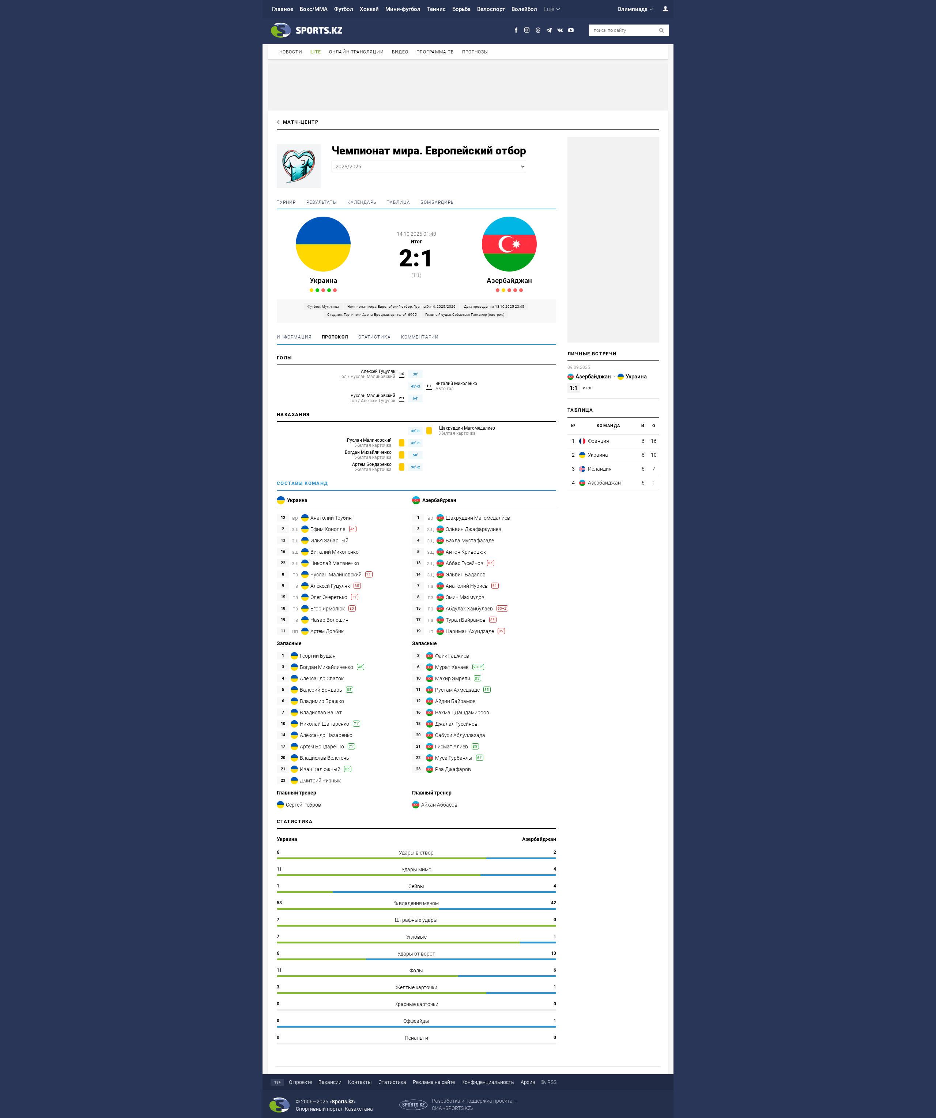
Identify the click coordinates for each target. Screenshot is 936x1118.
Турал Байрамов (466, 620)
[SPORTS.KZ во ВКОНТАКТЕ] (560, 30)
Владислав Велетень (324, 758)
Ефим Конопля (328, 529)
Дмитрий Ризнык (320, 781)
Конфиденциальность (487, 1082)
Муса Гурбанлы (453, 758)
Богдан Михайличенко (368, 452)
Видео (400, 52)
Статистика (392, 1082)
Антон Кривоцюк (466, 552)
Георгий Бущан (318, 656)
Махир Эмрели (452, 678)
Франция (598, 441)
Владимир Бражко (322, 701)
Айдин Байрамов (455, 701)
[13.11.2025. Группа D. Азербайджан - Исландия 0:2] (515, 290)
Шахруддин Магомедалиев (467, 428)
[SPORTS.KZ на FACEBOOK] (516, 30)
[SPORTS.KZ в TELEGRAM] (549, 30)
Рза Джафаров (453, 769)
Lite (315, 52)
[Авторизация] (661, 8)
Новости (290, 52)
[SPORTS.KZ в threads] (538, 30)
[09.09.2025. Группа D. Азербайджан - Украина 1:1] (311, 290)
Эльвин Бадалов (466, 574)
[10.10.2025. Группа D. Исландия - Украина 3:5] (317, 290)
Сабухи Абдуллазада (460, 735)
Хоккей (369, 9)
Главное (282, 9)
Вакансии (329, 1082)
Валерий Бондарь (321, 690)
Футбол (343, 9)
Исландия (600, 469)
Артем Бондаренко (372, 464)
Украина (323, 280)
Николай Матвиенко (334, 563)
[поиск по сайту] (661, 30)
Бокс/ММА (314, 9)
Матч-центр (300, 122)
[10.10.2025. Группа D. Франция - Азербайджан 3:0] (509, 290)
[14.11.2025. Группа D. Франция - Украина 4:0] (323, 290)
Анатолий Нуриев (467, 586)
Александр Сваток (322, 678)
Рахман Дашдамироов (462, 712)
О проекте (300, 1082)
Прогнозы (475, 52)
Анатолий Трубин (331, 518)
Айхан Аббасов (439, 805)
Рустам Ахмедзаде (457, 690)
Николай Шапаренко (324, 724)
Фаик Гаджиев (452, 656)
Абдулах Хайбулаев (469, 609)
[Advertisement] (468, 86)
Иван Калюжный (320, 769)
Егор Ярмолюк (327, 609)
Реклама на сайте (434, 1082)
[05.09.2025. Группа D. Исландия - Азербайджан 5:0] (497, 290)
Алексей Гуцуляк (378, 371)
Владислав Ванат (321, 712)
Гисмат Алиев (451, 746)
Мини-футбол (402, 9)
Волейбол (524, 9)
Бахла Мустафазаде (470, 540)
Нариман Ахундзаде (470, 631)
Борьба (461, 9)
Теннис (436, 9)
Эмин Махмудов (465, 597)
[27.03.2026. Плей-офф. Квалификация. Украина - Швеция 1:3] (335, 290)
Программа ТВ (435, 52)
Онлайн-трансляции (356, 52)
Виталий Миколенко (456, 383)
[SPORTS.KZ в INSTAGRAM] (527, 30)
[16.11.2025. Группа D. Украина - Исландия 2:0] (329, 290)
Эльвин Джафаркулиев (473, 529)
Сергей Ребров (303, 805)
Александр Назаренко (326, 735)
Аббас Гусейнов (464, 563)
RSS (551, 1082)
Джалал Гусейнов (456, 724)
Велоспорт (491, 9)
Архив (528, 1082)
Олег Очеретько (328, 597)
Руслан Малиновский (373, 395)
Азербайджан (509, 280)
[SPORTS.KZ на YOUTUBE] (571, 30)
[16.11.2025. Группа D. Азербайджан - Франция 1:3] (521, 290)
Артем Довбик (327, 631)
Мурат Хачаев (452, 667)
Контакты (360, 1082)
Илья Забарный (329, 540)
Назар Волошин (329, 620)
